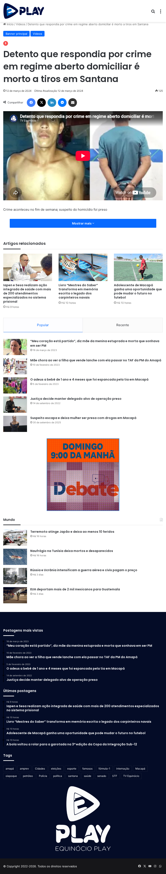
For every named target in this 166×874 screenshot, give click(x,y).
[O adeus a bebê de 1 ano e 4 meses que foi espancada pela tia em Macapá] (15, 385)
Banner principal (16, 33)
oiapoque (11, 776)
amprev (24, 768)
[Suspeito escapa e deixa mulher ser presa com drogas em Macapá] (15, 424)
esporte (71, 768)
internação (122, 768)
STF (114, 776)
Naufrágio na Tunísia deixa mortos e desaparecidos (71, 551)
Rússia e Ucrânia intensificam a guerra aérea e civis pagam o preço (83, 570)
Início (10, 24)
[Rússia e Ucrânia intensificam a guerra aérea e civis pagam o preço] (15, 576)
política (57, 776)
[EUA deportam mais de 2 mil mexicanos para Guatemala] (15, 595)
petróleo (28, 776)
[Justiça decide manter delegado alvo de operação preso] (15, 405)
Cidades (40, 768)
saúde (87, 776)
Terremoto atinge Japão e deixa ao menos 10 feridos (72, 531)
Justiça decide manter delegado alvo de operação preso (75, 399)
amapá (10, 768)
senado (101, 776)
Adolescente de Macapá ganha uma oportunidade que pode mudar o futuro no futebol (138, 291)
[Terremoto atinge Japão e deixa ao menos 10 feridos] (15, 537)
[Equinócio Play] (23, 11)
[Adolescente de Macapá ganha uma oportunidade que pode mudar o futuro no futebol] (138, 267)
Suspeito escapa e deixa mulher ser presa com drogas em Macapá (83, 418)
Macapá (140, 768)
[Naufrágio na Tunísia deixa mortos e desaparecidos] (15, 557)
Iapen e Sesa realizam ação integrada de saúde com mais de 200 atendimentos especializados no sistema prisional (27, 293)
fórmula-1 (104, 768)
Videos (20, 24)
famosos (87, 768)
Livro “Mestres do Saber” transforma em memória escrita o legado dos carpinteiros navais (78, 291)
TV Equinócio (131, 776)
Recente (122, 325)
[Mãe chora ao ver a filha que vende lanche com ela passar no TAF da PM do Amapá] (15, 366)
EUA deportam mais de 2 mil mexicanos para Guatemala (75, 589)
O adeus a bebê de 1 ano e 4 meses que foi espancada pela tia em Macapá (89, 379)
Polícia (43, 776)
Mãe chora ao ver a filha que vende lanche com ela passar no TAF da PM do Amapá (95, 360)
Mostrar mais (82, 223)
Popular (43, 325)
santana (73, 776)
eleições (56, 768)
